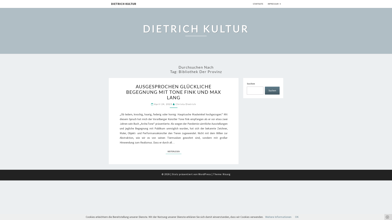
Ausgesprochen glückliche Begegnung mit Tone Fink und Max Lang (173, 92)
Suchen (251, 83)
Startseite (258, 3)
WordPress (204, 174)
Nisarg (226, 174)
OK (297, 217)
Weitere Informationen (278, 217)
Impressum (273, 3)
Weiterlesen (174, 151)
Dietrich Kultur (123, 4)
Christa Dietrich (186, 104)
